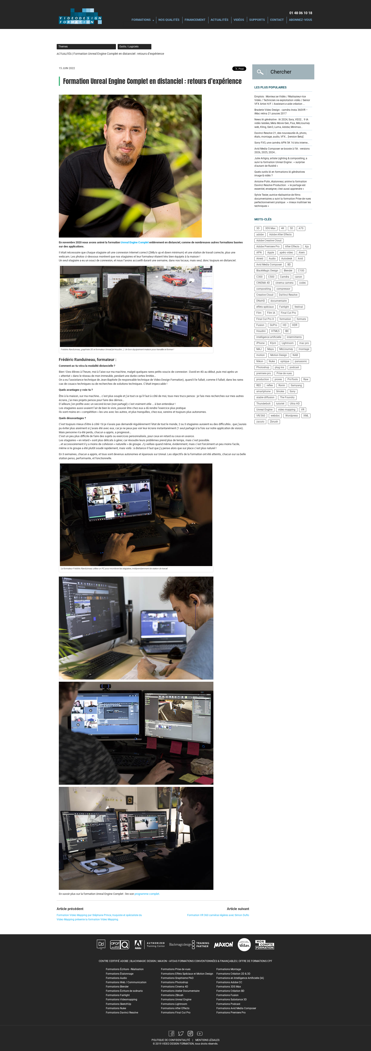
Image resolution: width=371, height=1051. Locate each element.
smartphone (263, 391)
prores (278, 379)
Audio (272, 258)
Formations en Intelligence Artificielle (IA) (240, 978)
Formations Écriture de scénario (124, 990)
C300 (259, 276)
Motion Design (278, 355)
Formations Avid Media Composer (236, 1008)
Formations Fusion (227, 995)
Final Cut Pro (288, 312)
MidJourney (286, 349)
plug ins (279, 367)
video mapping (286, 409)
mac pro (304, 343)
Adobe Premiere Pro (268, 246)
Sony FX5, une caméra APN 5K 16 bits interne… (281, 142)
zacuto (260, 421)
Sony (292, 391)
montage (304, 349)
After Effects (292, 246)
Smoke (280, 391)
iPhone (260, 343)
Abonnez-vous (300, 20)
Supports (257, 20)
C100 (301, 270)
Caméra (284, 276)
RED (258, 385)
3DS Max (270, 228)
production (262, 379)
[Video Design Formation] (80, 16)
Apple (270, 252)
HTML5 (275, 331)
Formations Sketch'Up (118, 1004)
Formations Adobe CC (229, 982)
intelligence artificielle (268, 337)
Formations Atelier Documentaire (180, 990)
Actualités (219, 20)
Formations (141, 20)
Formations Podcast (228, 1004)
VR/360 (260, 415)
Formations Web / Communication (126, 982)
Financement (195, 20)
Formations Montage (228, 969)
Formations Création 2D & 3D (233, 973)
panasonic (301, 361)
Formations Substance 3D (231, 999)
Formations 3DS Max (228, 986)
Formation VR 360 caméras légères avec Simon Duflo (218, 915)
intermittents (294, 337)
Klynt (273, 343)
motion (260, 355)
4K (282, 228)
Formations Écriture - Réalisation (125, 969)
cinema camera (284, 282)
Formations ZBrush (172, 995)
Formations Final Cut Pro (175, 1012)
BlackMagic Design (267, 270)
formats (301, 319)
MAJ (259, 349)
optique (284, 361)
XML (306, 415)
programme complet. (147, 893)
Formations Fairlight (118, 995)
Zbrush (274, 421)
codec (302, 282)
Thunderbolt (263, 403)
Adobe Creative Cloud (268, 240)
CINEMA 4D (263, 282)
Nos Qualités (168, 20)
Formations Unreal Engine (176, 999)
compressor (283, 288)
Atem (302, 252)
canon (298, 276)
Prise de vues (284, 373)
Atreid (259, 258)
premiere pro (263, 373)
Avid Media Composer (269, 264)
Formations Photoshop (174, 982)
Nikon (259, 361)
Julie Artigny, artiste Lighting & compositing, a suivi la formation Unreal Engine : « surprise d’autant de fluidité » (280, 162)
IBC (287, 331)
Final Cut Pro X (265, 319)
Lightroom (288, 343)
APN (259, 252)
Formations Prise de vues (175, 969)
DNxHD (260, 300)
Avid (300, 258)
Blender (288, 270)
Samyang (296, 385)
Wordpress (291, 415)
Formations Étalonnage (119, 973)
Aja (307, 246)
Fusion (260, 325)
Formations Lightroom (174, 1004)
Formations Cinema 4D (174, 986)
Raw (305, 379)
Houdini (261, 331)
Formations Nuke (116, 1008)
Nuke (272, 361)
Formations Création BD (230, 990)
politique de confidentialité (171, 1040)
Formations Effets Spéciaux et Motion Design (187, 973)
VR (302, 409)
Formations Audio (116, 978)
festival (299, 306)
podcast (294, 367)
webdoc (275, 415)
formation (285, 319)
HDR (294, 325)
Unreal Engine (264, 409)
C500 (271, 276)
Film (259, 312)
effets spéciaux (265, 306)
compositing (263, 288)
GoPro (273, 325)
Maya (270, 349)
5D (291, 228)
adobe (260, 234)
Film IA (271, 312)
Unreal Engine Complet (135, 242)
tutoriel (280, 403)
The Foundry (287, 397)
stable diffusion (265, 397)
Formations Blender (117, 986)
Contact (277, 20)
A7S (301, 228)
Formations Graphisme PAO (177, 978)
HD (284, 325)
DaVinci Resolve (288, 294)
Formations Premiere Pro (231, 1012)
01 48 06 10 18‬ (300, 13)
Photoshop (262, 367)
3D (258, 228)
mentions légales (207, 1040)
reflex (270, 385)
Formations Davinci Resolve (122, 1012)
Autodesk (286, 258)
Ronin (281, 385)
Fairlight (284, 306)
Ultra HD (295, 403)
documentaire (279, 300)
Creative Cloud (264, 294)
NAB (295, 355)
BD (289, 264)
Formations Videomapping (121, 999)
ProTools (292, 379)
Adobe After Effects (280, 234)
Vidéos (239, 20)
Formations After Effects (175, 1008)
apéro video (286, 252)
